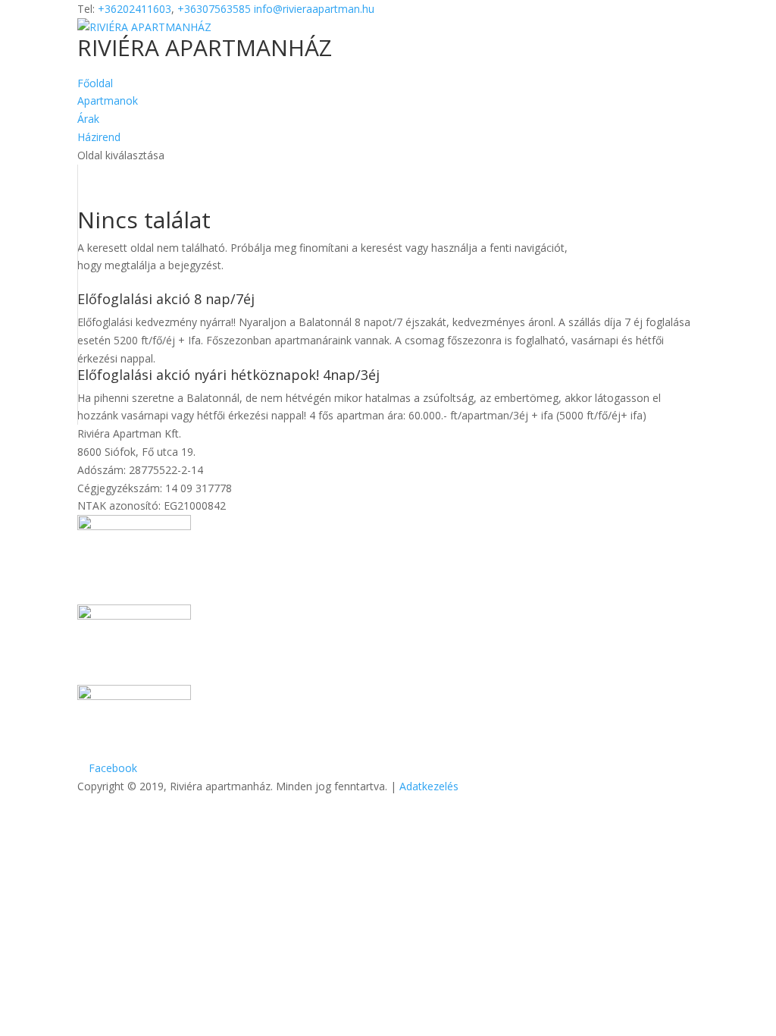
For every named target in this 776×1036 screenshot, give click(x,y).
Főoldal (95, 83)
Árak (88, 118)
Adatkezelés (428, 786)
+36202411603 (134, 9)
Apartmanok (107, 100)
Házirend (98, 137)
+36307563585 (214, 9)
